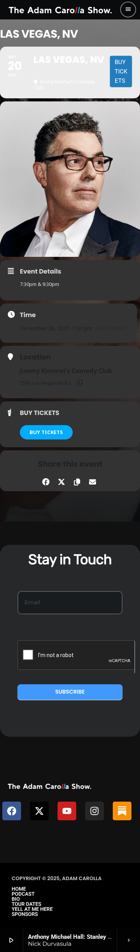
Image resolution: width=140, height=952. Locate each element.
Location (35, 357)
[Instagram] (94, 811)
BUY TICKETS (46, 432)
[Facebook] (11, 811)
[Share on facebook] (45, 480)
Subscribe (70, 692)
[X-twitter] (39, 811)
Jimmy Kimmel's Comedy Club (66, 370)
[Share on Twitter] (61, 480)
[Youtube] (67, 811)
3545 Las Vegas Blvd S (45, 382)
